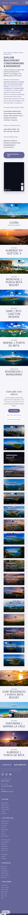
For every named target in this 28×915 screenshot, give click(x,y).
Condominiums (5, 870)
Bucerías (6, 86)
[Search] (22, 2)
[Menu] (26, 2)
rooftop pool (7, 88)
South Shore (4, 850)
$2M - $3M (13, 131)
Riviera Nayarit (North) (14, 419)
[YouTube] (10, 774)
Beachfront (4, 866)
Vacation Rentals (5, 809)
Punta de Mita (7, 111)
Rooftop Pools (4, 873)
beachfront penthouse (10, 81)
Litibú (10, 115)
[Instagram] (6, 774)
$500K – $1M (4, 891)
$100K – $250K (5, 887)
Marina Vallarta (8, 113)
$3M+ (18, 131)
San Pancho (4, 825)
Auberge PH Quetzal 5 (14, 252)
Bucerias (3, 834)
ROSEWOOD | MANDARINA (14, 373)
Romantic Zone (19, 88)
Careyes (3, 856)
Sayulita (6, 115)
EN (1, 914)
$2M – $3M (4, 896)
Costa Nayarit (4, 823)
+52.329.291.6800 (6, 786)
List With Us (4, 813)
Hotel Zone (4, 844)
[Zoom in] (22, 187)
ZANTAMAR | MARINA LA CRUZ (14, 725)
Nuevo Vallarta (17, 113)
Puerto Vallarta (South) (14, 415)
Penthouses (4, 868)
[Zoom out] (22, 189)
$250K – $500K (5, 889)
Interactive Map (5, 807)
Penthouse (14, 140)
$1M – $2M (4, 893)
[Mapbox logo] (7, 190)
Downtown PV (4, 846)
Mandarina (7, 118)
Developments (4, 803)
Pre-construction (5, 875)
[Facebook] (2, 774)
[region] (14, 177)
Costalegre (4, 858)
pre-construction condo (15, 84)
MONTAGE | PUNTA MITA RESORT (14, 282)
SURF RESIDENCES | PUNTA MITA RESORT (14, 694)
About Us (3, 811)
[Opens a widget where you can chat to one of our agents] (6, 912)
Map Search (4, 877)
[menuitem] (22, 2)
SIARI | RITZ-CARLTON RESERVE (14, 314)
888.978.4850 (5, 781)
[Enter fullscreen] (22, 184)
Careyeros (14, 120)
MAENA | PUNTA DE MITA (14, 344)
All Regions (14, 410)
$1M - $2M (6, 131)
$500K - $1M (15, 129)
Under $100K (4, 885)
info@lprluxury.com (7, 791)
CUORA (14, 222)
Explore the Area (5, 805)
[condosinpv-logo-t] (9, 3)
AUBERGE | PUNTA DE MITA (14, 753)
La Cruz (20, 115)
